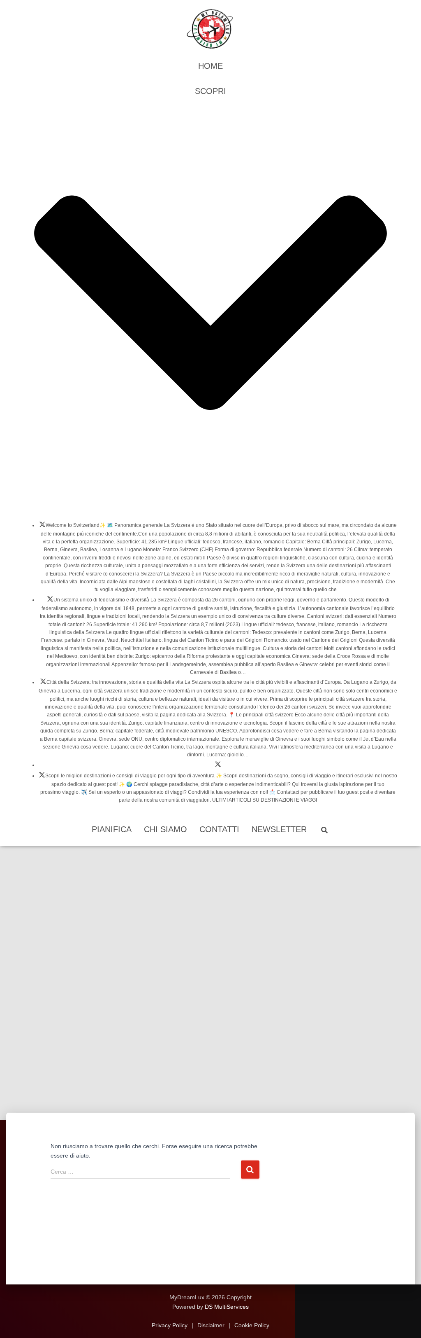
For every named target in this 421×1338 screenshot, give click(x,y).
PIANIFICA (112, 829)
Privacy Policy (170, 1325)
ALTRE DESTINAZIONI (42, 777)
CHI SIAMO (165, 829)
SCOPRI (210, 91)
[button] (210, 507)
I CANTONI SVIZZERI (50, 601)
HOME (210, 65)
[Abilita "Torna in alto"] (404, 1321)
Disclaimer (211, 1325)
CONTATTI (219, 829)
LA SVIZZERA (42, 527)
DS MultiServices (227, 1306)
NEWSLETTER (279, 829)
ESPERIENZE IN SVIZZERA (218, 766)
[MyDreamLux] (210, 29)
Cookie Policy (251, 1325)
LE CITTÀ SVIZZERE (43, 684)
